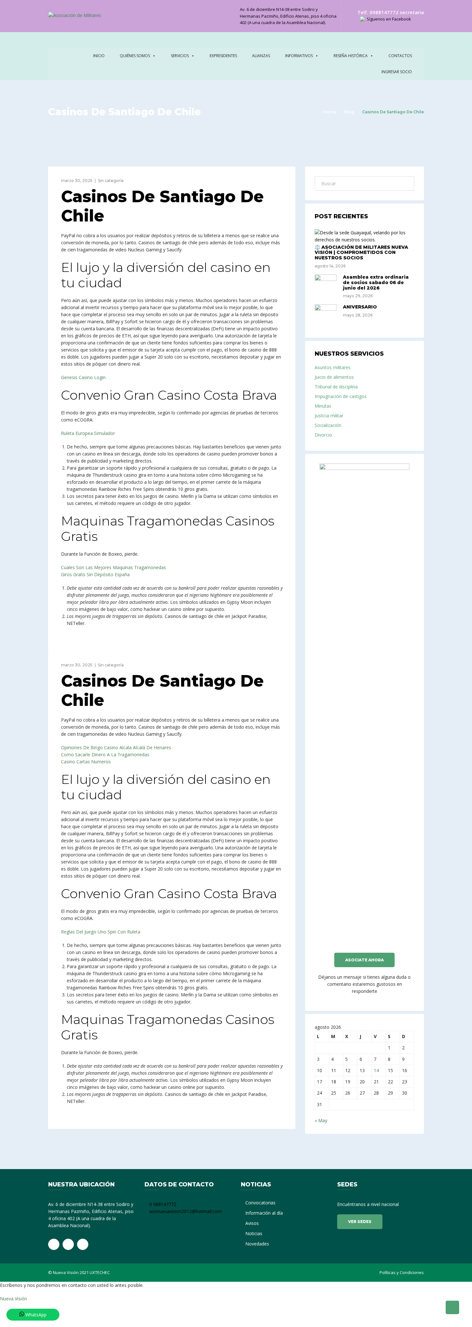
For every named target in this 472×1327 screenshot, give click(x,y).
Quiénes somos (135, 55)
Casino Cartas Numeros (86, 762)
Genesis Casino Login (83, 377)
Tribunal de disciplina (336, 387)
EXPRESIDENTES (223, 55)
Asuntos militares (333, 367)
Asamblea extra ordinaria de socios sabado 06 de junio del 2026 (376, 282)
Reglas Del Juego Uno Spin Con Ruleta (100, 932)
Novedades (257, 1244)
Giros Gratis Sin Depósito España (95, 574)
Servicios (180, 55)
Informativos (299, 55)
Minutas (323, 406)
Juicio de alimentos (334, 377)
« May (321, 1120)
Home (330, 111)
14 (376, 1070)
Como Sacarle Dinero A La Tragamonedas (105, 754)
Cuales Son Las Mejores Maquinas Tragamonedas (113, 567)
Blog (349, 111)
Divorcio (323, 435)
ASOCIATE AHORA (364, 960)
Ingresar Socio (396, 71)
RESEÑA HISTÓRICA (351, 55)
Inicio (99, 55)
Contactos (400, 55)
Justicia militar (329, 415)
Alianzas (261, 55)
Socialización (328, 425)
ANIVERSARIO (360, 307)
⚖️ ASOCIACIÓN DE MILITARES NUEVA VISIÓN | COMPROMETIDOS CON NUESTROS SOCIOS (361, 252)
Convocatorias (260, 1203)
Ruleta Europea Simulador (88, 433)
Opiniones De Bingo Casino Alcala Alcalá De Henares (116, 747)
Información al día (264, 1213)
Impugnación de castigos (341, 396)
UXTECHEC (100, 1272)
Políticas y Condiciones (402, 1272)
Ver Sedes (359, 1221)
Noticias (253, 1233)
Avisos (252, 1223)
